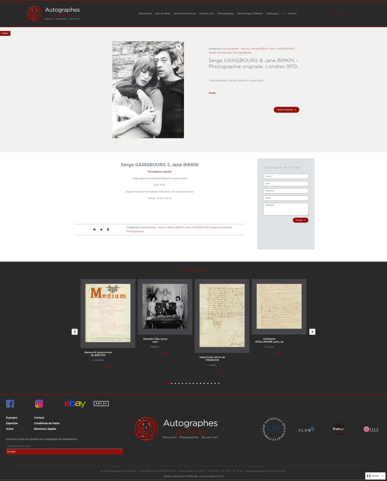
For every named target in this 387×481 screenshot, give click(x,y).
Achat (9, 428)
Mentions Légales (45, 428)
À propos (11, 417)
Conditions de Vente (47, 423)
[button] (179, 46)
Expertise (12, 423)
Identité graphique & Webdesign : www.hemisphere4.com (193, 476)
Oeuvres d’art (206, 13)
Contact (292, 13)
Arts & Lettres (163, 13)
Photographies (225, 13)
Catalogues (272, 13)
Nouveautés (145, 13)
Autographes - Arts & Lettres (240, 48)
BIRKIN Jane (267, 48)
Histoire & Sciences (185, 13)
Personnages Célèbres (250, 13)
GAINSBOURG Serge (203, 227)
